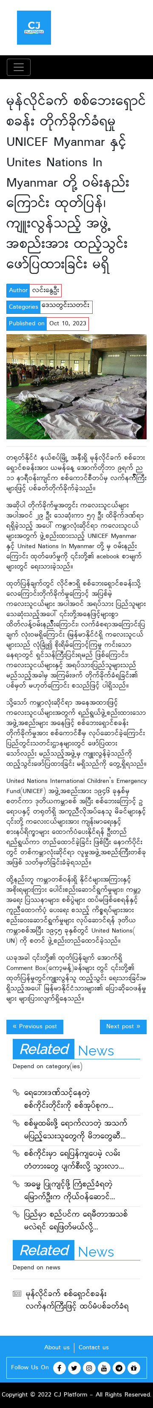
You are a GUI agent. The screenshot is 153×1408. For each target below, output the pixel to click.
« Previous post (35, 1027)
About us (57, 1348)
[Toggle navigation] (19, 67)
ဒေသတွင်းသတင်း (65, 305)
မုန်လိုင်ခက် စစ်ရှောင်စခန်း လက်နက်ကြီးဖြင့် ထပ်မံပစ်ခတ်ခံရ (77, 1301)
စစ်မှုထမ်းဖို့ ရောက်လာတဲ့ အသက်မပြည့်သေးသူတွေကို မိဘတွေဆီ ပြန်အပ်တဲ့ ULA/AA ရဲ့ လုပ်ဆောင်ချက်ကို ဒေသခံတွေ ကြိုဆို (76, 1131)
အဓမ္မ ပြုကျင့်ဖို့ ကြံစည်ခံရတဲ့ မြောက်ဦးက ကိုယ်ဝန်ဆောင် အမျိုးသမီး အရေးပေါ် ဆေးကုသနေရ (73, 1192)
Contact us (94, 1348)
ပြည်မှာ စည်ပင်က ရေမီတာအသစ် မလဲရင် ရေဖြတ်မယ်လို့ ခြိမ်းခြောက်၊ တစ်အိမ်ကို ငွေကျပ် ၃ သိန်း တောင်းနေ (77, 1222)
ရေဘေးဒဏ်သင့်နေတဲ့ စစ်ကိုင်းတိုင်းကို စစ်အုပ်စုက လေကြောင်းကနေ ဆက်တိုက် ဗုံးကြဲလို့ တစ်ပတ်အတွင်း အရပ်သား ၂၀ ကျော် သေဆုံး (68, 1100)
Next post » (123, 1027)
